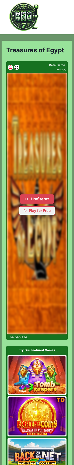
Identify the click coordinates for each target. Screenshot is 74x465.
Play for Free (40, 211)
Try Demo (37, 375)
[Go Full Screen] (16, 67)
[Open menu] (65, 17)
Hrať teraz (40, 199)
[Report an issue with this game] (10, 67)
